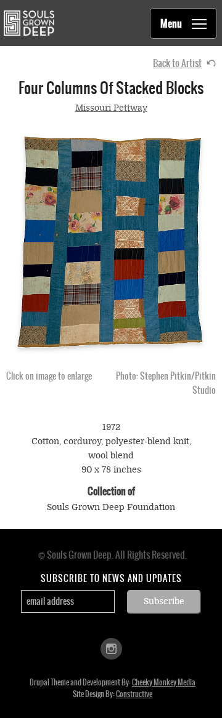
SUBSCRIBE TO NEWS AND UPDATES (111, 578)
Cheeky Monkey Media (163, 682)
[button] (111, 242)
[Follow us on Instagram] (111, 647)
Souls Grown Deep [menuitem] (28, 23)
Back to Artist (177, 63)
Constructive (134, 694)
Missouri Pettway (111, 108)
